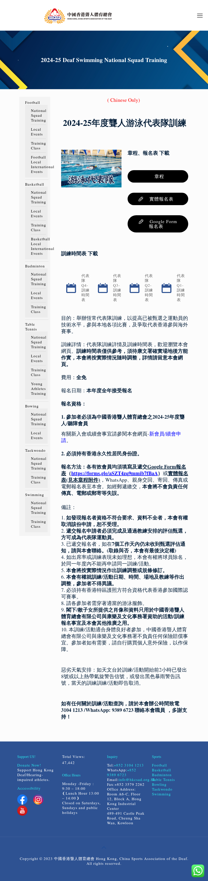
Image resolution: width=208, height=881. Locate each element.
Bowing (32, 406)
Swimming (34, 494)
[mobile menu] (200, 15)
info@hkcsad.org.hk (137, 779)
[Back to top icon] (104, 847)
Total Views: (74, 756)
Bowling (159, 784)
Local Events (37, 131)
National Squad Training (38, 115)
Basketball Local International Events (38, 246)
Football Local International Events (38, 164)
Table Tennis (31, 326)
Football (32, 102)
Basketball (34, 184)
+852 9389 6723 (121, 772)
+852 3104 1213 (129, 765)
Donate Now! (29, 765)
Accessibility (29, 788)
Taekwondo (35, 450)
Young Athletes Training (38, 388)
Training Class (38, 145)
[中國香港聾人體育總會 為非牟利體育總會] (78, 15)
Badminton (35, 266)
